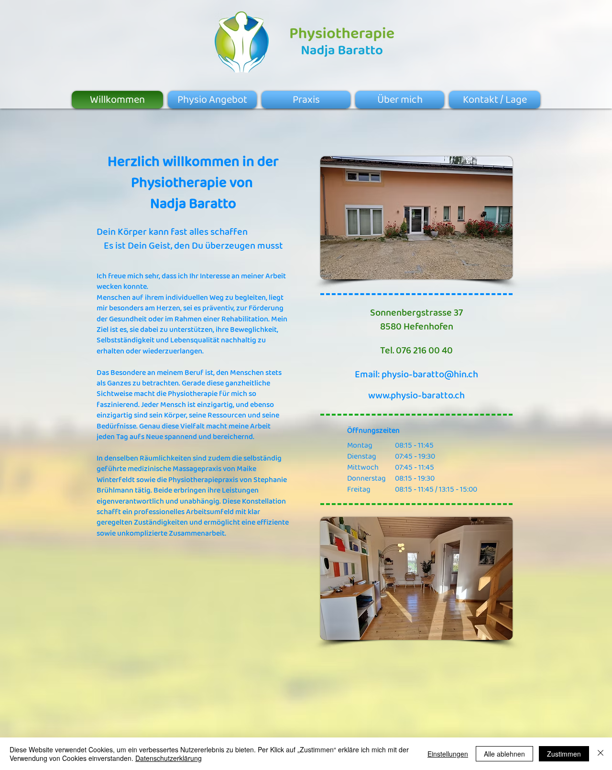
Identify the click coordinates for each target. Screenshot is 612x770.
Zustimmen (564, 754)
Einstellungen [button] (447, 754)
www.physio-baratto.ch (416, 395)
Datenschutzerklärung (168, 758)
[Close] (600, 753)
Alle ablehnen (504, 754)
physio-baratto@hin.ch (430, 374)
